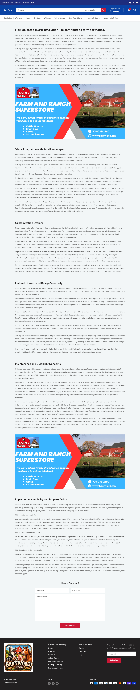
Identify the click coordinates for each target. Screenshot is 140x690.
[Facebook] (130, 2)
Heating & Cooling (93, 18)
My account (115, 11)
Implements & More (111, 18)
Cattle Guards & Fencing (13, 18)
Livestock (37, 18)
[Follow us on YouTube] (57, 683)
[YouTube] (137, 2)
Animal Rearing (59, 18)
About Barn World (7, 2)
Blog (32, 2)
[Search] (103, 10)
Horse (28, 18)
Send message (70, 625)
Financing (26, 2)
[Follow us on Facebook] (49, 683)
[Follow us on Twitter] (53, 683)
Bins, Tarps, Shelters (76, 18)
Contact (17, 2)
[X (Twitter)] (134, 2)
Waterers (47, 18)
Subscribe (114, 660)
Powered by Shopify (10, 682)
